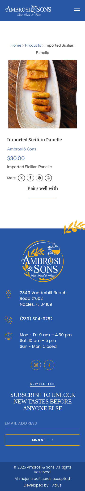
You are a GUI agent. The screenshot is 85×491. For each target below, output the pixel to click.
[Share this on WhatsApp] (48, 177)
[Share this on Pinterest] (39, 177)
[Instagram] (36, 365)
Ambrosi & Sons (21, 149)
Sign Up (39, 440)
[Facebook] (49, 365)
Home (16, 45)
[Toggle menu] (77, 10)
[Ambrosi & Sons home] (28, 10)
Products (33, 45)
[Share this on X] (21, 177)
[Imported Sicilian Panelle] (42, 94)
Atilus (56, 485)
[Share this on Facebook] (30, 177)
